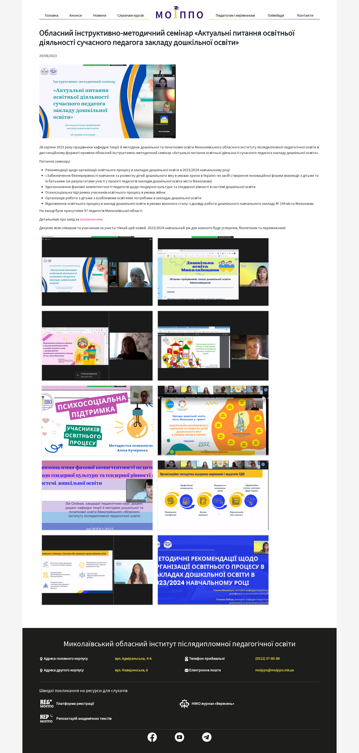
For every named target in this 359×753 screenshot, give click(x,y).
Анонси (75, 15)
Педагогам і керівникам (235, 15)
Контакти (305, 15)
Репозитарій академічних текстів (83, 718)
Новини (99, 15)
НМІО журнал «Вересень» (212, 703)
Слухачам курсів (130, 15)
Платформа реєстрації (75, 703)
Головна (51, 15)
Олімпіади (276, 15)
